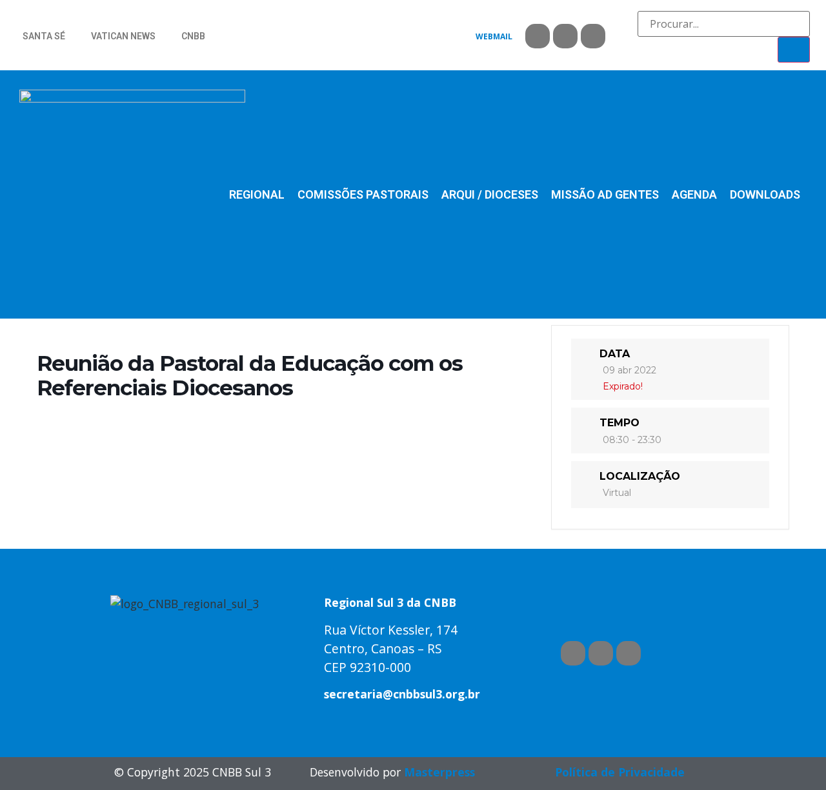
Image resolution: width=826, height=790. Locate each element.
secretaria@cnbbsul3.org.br (402, 694)
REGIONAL (257, 194)
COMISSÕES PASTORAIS (362, 194)
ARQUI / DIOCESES (489, 194)
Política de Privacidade (620, 772)
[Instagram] (593, 36)
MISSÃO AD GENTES (605, 194)
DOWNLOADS (765, 194)
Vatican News (123, 36)
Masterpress (439, 772)
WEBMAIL (494, 36)
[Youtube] (565, 36)
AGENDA (694, 194)
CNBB (193, 36)
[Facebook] (537, 36)
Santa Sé (44, 36)
